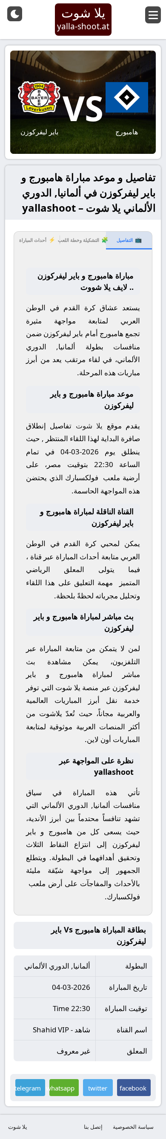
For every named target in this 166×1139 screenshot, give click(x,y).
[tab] (129, 240)
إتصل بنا (93, 1126)
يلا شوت (17, 1126)
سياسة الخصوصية (133, 1126)
